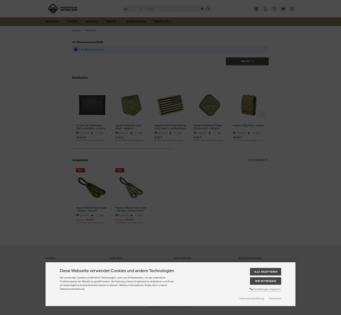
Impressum (275, 298)
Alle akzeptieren (265, 271)
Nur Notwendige (265, 281)
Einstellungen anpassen (266, 289)
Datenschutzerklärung (252, 298)
